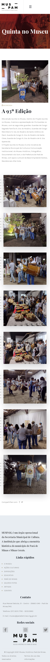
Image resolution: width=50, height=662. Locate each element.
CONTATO (8, 590)
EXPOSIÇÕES (9, 571)
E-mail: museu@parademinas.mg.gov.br (20, 616)
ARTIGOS (7, 587)
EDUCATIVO (8, 575)
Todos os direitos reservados (9, 657)
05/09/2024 (7, 105)
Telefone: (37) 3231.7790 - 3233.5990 (18, 611)
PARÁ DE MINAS (10, 579)
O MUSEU (8, 564)
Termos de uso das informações (32, 657)
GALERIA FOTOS (10, 583)
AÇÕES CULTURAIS (11, 568)
